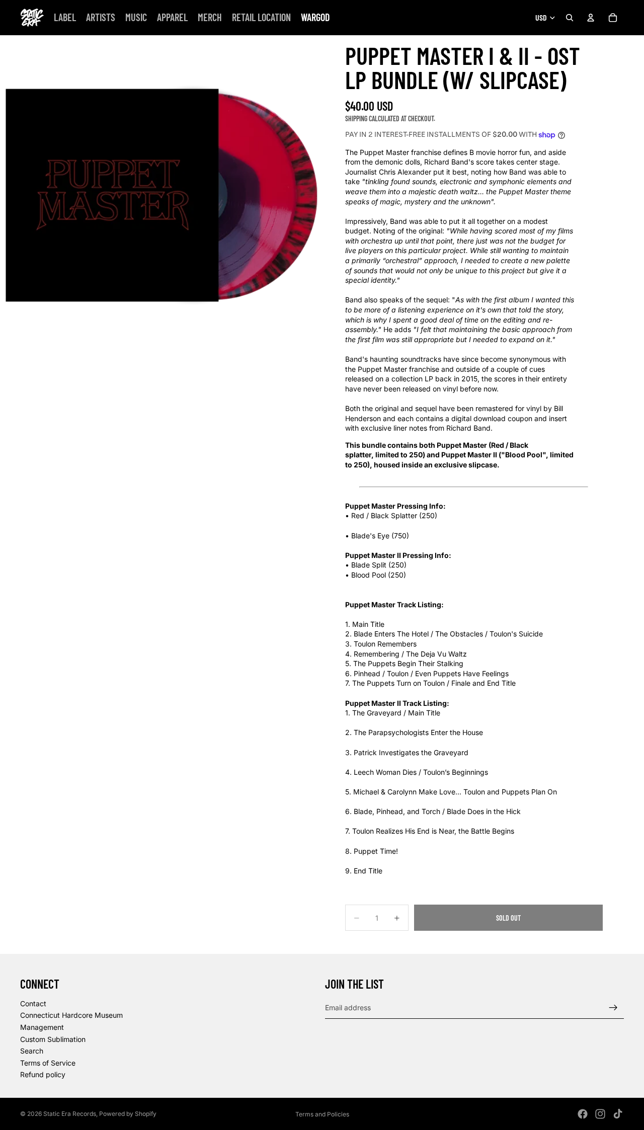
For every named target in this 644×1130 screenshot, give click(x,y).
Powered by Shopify (127, 1113)
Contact (33, 1003)
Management (42, 1027)
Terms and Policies (322, 1114)
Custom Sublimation (53, 1039)
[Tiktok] (618, 1114)
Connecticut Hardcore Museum (71, 1015)
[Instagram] (600, 1114)
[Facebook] (583, 1114)
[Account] (591, 18)
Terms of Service (47, 1063)
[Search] (569, 18)
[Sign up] (613, 1007)
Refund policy (42, 1075)
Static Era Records (69, 1113)
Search (31, 1051)
